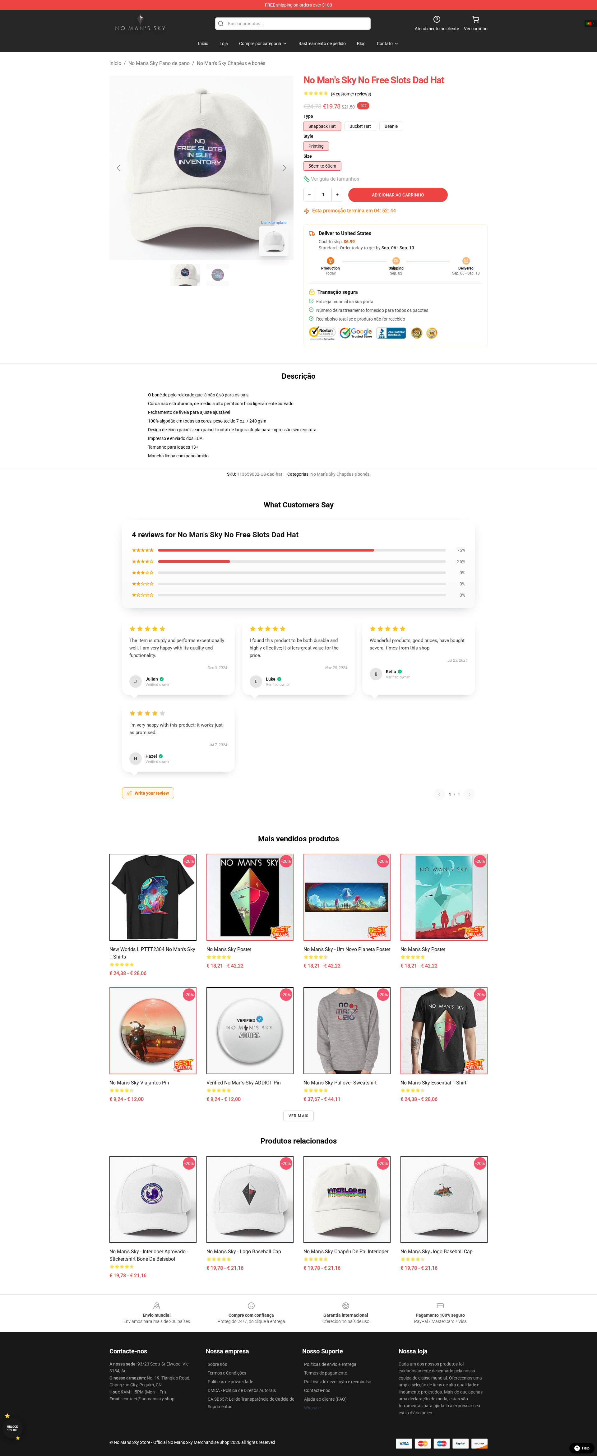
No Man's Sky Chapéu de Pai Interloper (345, 1252)
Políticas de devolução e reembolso (337, 1381)
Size (307, 156)
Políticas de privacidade (230, 1381)
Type (308, 116)
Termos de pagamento (325, 1372)
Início (115, 63)
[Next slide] (283, 167)
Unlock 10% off (12, 1428)
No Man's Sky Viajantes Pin (139, 1083)
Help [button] (586, 1448)
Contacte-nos (317, 1390)
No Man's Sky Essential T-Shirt (433, 1083)
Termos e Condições (227, 1372)
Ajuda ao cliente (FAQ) (325, 1399)
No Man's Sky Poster (228, 949)
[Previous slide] (119, 167)
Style (308, 136)
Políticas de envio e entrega (330, 1364)
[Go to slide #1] (185, 275)
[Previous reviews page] (439, 794)
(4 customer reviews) (351, 93)
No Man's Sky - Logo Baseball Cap (243, 1252)
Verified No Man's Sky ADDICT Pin (243, 1083)
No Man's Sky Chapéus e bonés (231, 63)
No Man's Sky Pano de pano (159, 63)
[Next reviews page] (469, 794)
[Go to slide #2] (218, 275)
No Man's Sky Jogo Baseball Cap (436, 1252)
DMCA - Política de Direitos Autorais (242, 1390)
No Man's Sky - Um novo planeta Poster (346, 949)
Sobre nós (217, 1364)
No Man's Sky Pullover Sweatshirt (340, 1083)
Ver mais (299, 1116)
